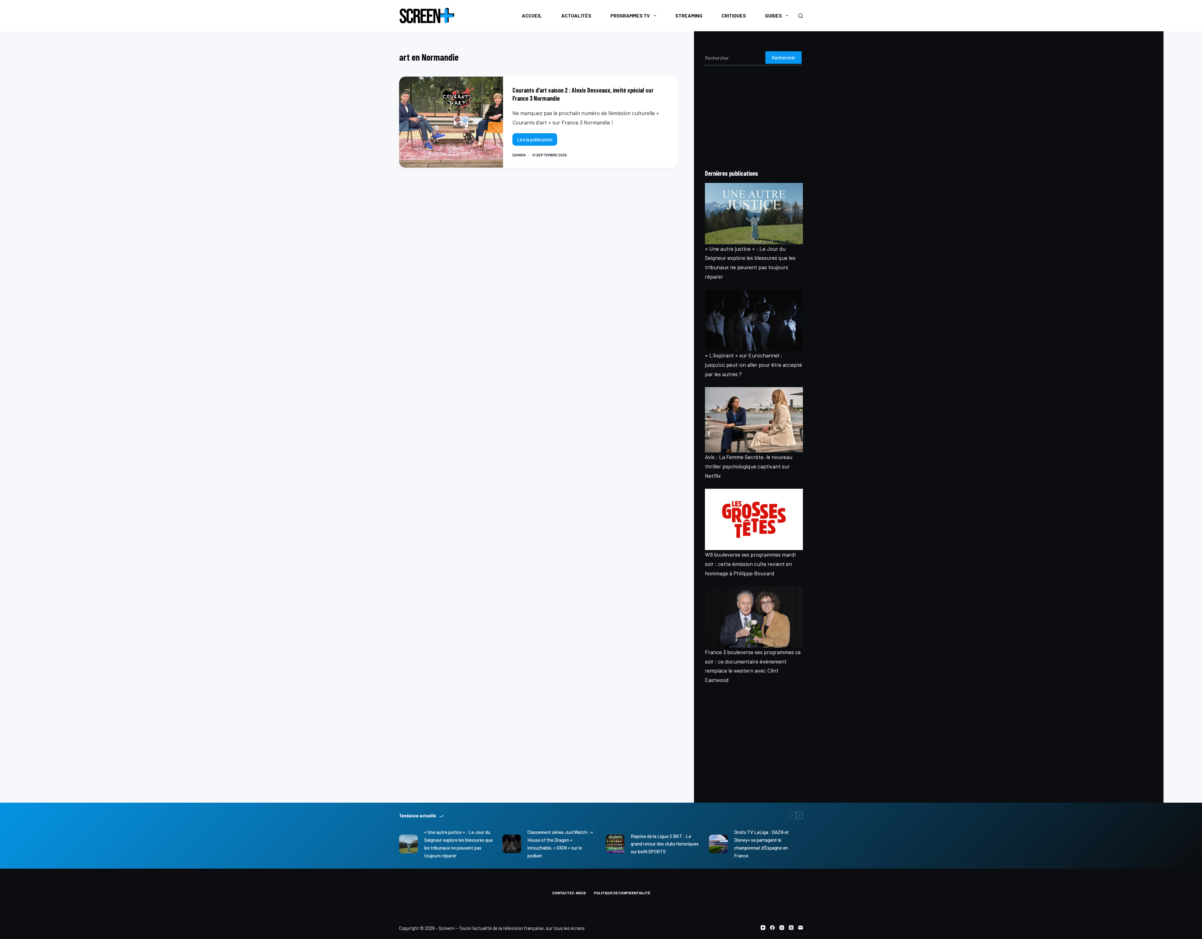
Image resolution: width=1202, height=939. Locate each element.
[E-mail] (800, 927)
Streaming (688, 15)
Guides (773, 15)
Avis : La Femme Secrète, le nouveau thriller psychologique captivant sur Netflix (748, 466)
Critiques (734, 15)
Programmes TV (630, 15)
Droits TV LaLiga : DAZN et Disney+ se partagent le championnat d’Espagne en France (761, 843)
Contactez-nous (569, 893)
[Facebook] (772, 927)
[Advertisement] (754, 117)
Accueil (532, 15)
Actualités (576, 15)
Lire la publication (536, 141)
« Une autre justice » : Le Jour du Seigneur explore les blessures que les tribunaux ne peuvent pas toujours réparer (458, 843)
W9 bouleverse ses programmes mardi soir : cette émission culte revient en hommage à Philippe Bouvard (750, 563)
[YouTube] (763, 927)
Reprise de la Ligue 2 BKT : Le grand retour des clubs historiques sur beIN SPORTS (665, 844)
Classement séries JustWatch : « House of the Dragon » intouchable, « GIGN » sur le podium (560, 843)
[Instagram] (781, 927)
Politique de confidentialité (622, 893)
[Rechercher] (800, 15)
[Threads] (791, 927)
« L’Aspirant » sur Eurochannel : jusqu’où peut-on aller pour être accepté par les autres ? (753, 364)
